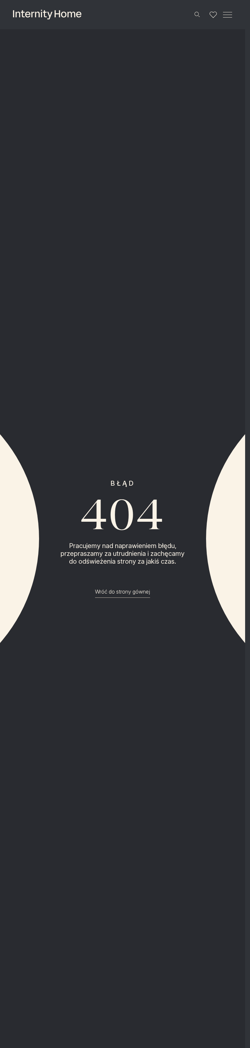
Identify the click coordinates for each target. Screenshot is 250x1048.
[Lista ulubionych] (213, 14)
